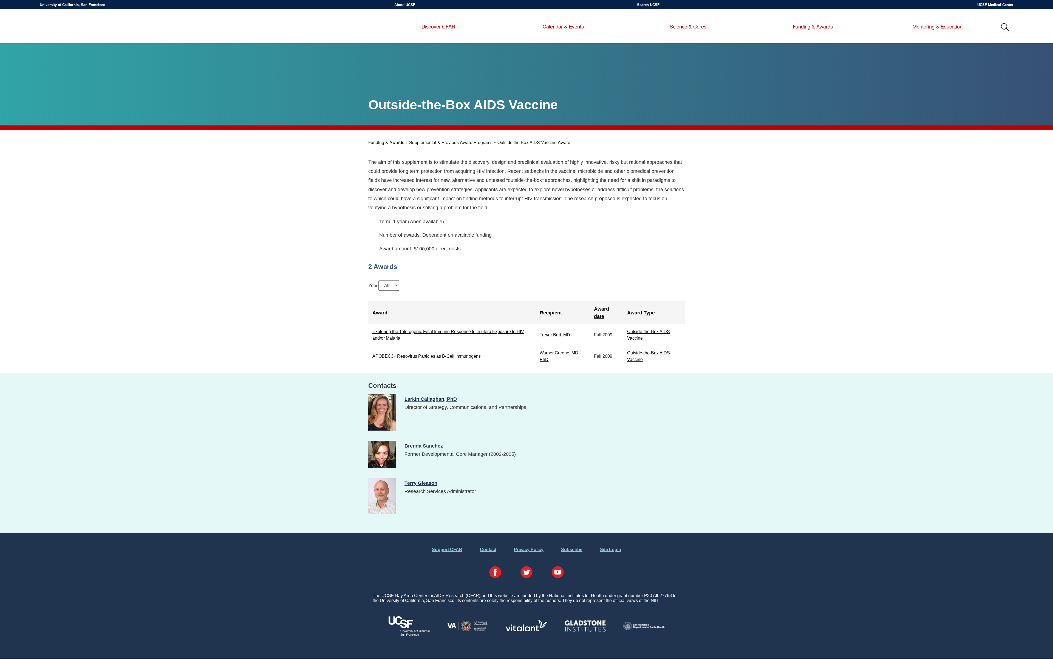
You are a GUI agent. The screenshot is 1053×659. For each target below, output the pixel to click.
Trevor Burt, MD (555, 335)
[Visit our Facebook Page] (495, 572)
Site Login (610, 549)
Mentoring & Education (938, 26)
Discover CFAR (438, 26)
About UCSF (404, 5)
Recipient (551, 313)
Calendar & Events (563, 26)
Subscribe (571, 549)
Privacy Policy (529, 549)
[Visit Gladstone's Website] (585, 630)
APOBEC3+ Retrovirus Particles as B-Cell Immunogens (426, 356)
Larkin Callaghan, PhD (430, 399)
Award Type (641, 313)
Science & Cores (688, 26)
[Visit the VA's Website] (467, 630)
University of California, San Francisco (72, 5)
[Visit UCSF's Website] (409, 634)
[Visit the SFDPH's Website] (643, 628)
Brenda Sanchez (423, 446)
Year (372, 285)
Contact (488, 549)
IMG (1005, 27)
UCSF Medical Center (995, 5)
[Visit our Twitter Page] (526, 572)
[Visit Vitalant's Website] (526, 630)
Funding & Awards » (388, 142)
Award (379, 313)
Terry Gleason (420, 483)
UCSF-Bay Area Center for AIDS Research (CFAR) (70, 27)
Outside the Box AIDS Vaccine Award (533, 142)
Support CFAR (447, 549)
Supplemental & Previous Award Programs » (452, 142)
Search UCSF (648, 5)
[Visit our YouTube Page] (558, 572)
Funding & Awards (813, 26)
